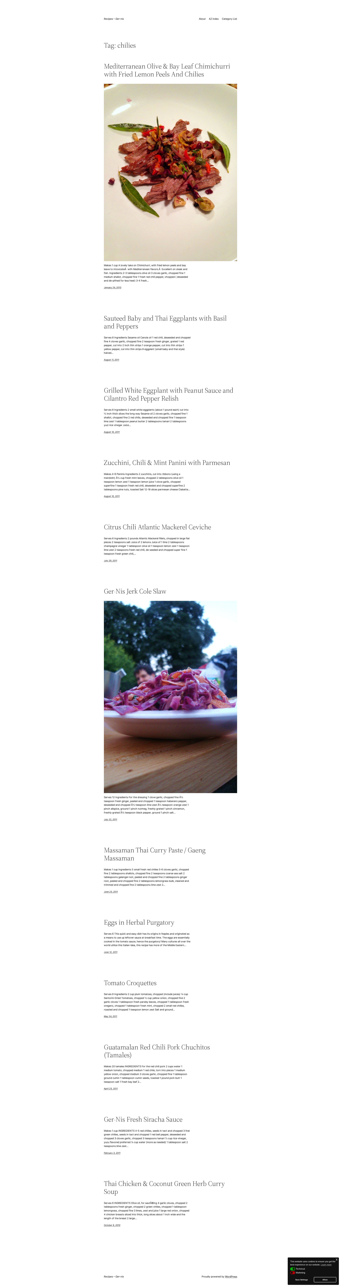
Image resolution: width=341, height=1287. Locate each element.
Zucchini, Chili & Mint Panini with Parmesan (167, 463)
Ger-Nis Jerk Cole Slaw (135, 591)
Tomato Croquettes (130, 983)
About (202, 18)
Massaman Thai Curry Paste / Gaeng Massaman (155, 854)
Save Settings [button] (301, 1280)
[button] (292, 1268)
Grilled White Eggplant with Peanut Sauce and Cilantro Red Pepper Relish (168, 394)
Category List (229, 18)
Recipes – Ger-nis (114, 18)
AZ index (214, 18)
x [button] (337, 1259)
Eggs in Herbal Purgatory (139, 922)
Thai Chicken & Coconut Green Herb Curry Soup (164, 1187)
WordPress (231, 1276)
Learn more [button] (326, 1265)
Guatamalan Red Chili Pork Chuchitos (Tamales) (157, 1051)
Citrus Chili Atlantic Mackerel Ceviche (157, 527)
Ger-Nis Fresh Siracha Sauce (143, 1119)
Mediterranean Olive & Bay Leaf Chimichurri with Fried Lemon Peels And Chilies (167, 70)
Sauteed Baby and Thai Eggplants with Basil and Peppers (165, 322)
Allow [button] (325, 1280)
